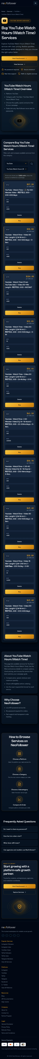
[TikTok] (14, 935)
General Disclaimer (7, 1024)
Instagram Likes (6, 947)
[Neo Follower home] (9, 3)
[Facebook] (18, 935)
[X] (3, 935)
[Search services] (31, 163)
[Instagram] (6, 935)
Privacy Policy (6, 1027)
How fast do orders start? (13, 836)
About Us (4, 1010)
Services (9, 11)
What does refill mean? (12, 843)
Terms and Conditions (8, 1033)
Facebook (5, 982)
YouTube (4, 973)
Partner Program (7, 1016)
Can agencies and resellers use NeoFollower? (19, 850)
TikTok (3, 976)
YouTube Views (6, 950)
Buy (19, 220)
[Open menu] (35, 3)
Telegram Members (7, 959)
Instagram (5, 970)
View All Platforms (7, 987)
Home (3, 11)
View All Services (7, 962)
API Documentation (7, 999)
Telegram (4, 979)
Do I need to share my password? (15, 829)
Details (19, 215)
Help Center (5, 1002)
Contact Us (5, 1013)
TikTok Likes (5, 956)
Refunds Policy (6, 1030)
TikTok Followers (6, 953)
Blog (3, 996)
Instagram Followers (8, 944)
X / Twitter (5, 985)
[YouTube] (10, 935)
